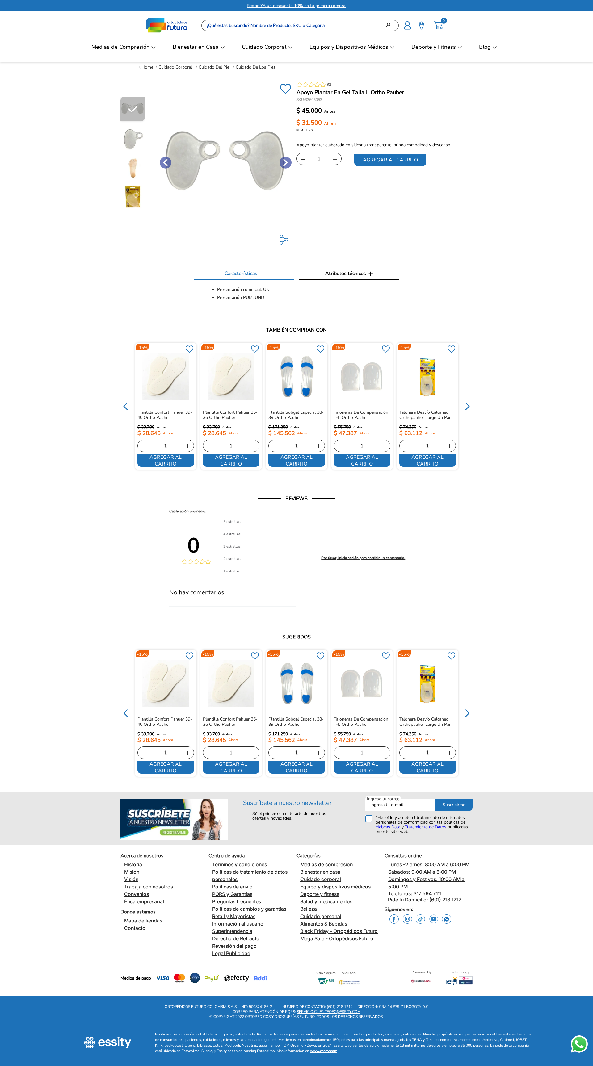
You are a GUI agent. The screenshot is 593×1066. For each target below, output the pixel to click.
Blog (485, 47)
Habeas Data (388, 827)
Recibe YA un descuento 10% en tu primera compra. (296, 6)
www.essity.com (323, 1050)
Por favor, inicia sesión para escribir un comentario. (363, 557)
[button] (407, 24)
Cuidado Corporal (264, 47)
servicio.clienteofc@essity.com (328, 1011)
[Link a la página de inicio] (145, 67)
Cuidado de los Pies (255, 67)
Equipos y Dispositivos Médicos (348, 47)
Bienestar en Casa (196, 47)
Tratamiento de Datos (425, 827)
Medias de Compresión (120, 47)
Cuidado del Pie (214, 67)
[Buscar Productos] (389, 25)
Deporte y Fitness (433, 47)
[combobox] (300, 25)
